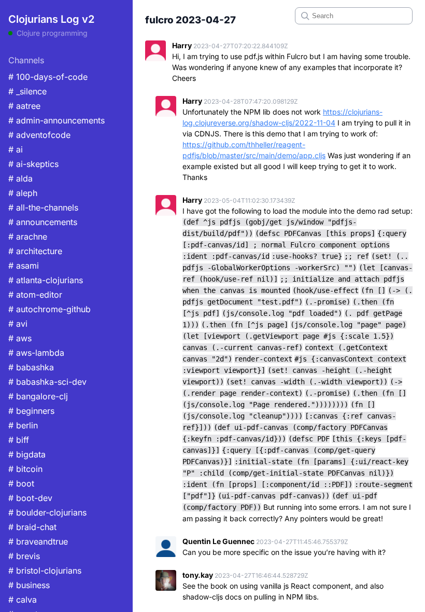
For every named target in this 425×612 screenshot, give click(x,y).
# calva (22, 599)
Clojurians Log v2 (51, 19)
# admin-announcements (56, 120)
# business (29, 585)
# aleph (22, 193)
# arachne (27, 236)
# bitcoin (25, 469)
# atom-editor (35, 294)
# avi (17, 323)
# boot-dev (30, 498)
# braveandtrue (38, 541)
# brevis (24, 556)
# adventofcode (39, 135)
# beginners (31, 411)
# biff (18, 440)
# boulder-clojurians (47, 512)
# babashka (31, 367)
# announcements (42, 222)
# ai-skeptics (33, 164)
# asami (23, 265)
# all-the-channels (43, 207)
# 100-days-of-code (48, 77)
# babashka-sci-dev (47, 382)
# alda (20, 178)
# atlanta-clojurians (45, 280)
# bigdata (27, 454)
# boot (21, 483)
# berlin (23, 425)
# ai (15, 149)
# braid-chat (32, 527)
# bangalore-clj (38, 396)
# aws (20, 338)
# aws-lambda (36, 352)
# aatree (24, 106)
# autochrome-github (49, 309)
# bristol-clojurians (44, 570)
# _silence (27, 91)
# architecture (35, 251)
